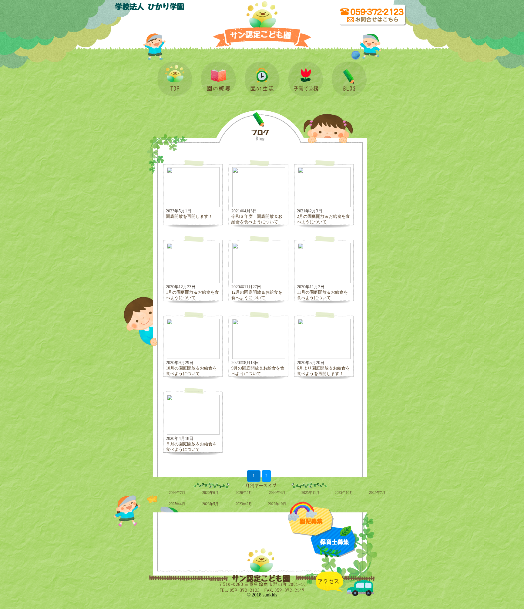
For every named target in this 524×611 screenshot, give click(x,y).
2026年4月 (277, 493)
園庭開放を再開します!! (188, 216)
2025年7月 (377, 493)
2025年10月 (344, 493)
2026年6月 (210, 493)
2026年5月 (244, 493)
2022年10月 (277, 504)
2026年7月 (177, 493)
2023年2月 (244, 504)
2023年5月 (210, 504)
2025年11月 (310, 493)
